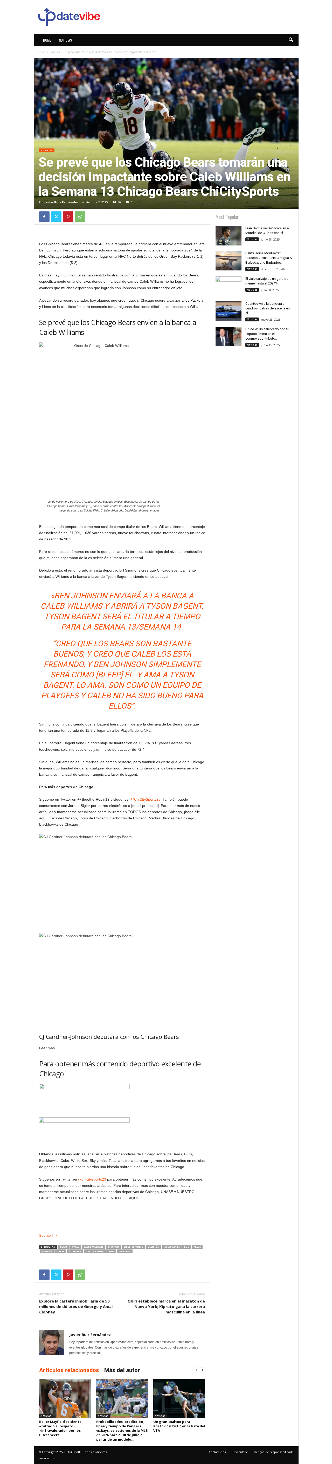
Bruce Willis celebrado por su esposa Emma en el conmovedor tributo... (267, 333)
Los (186, 1246)
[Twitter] (56, 216)
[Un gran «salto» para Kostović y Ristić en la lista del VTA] (179, 1398)
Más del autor (122, 1370)
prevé (197, 1246)
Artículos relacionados (69, 1370)
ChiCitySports (133, 1246)
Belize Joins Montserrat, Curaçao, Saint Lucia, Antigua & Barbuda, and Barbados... (268, 257)
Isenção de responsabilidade (274, 1452)
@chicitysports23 (92, 1179)
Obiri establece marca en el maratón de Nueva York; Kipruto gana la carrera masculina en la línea (166, 1306)
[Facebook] (44, 216)
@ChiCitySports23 (145, 799)
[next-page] (202, 1370)
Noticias (65, 40)
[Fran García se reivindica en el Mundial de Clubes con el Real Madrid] (228, 235)
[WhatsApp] (80, 216)
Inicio (42, 52)
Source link (48, 1235)
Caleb (75, 1246)
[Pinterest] (68, 216)
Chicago (113, 1246)
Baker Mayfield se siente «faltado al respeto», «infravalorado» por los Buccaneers (60, 1428)
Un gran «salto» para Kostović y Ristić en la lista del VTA (179, 1426)
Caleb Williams (93, 1246)
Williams (125, 1251)
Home (47, 40)
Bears (64, 1246)
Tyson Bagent (95, 1251)
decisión (153, 1246)
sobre (60, 1251)
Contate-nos (217, 1452)
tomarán (75, 1251)
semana (47, 1251)
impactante (172, 1246)
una (111, 1251)
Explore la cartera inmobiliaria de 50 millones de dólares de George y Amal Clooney (76, 1306)
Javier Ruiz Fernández (62, 202)
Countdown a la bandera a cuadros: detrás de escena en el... (267, 308)
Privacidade (240, 1452)
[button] (290, 40)
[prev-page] (196, 1370)
